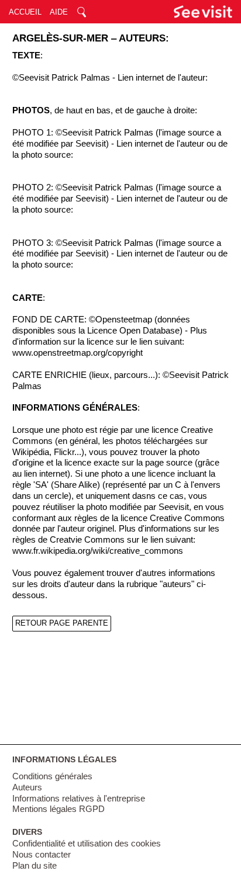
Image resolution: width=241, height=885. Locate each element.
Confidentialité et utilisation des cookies (86, 843)
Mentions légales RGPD (58, 809)
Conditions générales (52, 776)
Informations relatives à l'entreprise (78, 798)
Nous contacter (41, 854)
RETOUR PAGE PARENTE (61, 623)
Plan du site (34, 865)
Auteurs (27, 787)
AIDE (59, 12)
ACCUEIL (25, 12)
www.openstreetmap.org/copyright (77, 353)
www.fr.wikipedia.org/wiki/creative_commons (97, 551)
